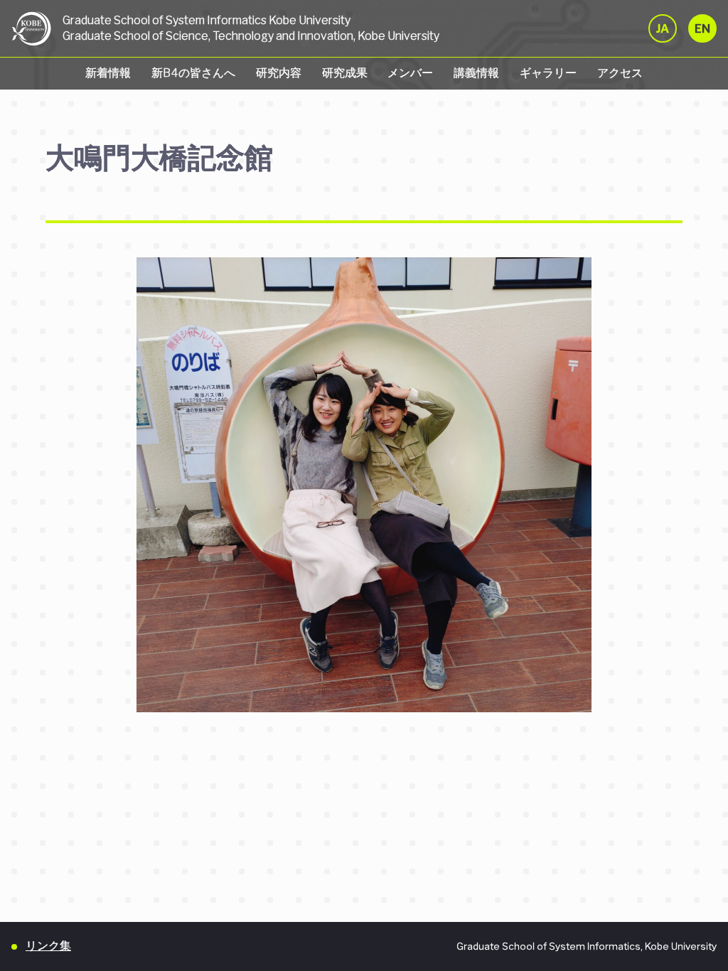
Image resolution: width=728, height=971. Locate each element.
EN (702, 29)
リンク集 (48, 946)
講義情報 (476, 73)
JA (662, 29)
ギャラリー (548, 73)
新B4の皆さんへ (193, 73)
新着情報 (108, 73)
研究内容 (278, 73)
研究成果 (345, 73)
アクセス (620, 73)
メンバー (410, 73)
